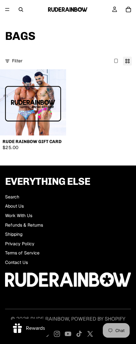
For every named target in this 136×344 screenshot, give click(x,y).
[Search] (21, 9)
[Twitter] (90, 334)
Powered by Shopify (98, 319)
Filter (17, 61)
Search (12, 197)
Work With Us (18, 215)
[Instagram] (57, 334)
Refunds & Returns (24, 225)
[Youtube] (68, 334)
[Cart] (128, 9)
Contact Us (16, 262)
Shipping (13, 234)
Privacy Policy (19, 244)
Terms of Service (22, 253)
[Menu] (7, 9)
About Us (14, 206)
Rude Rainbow (49, 319)
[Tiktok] (79, 334)
